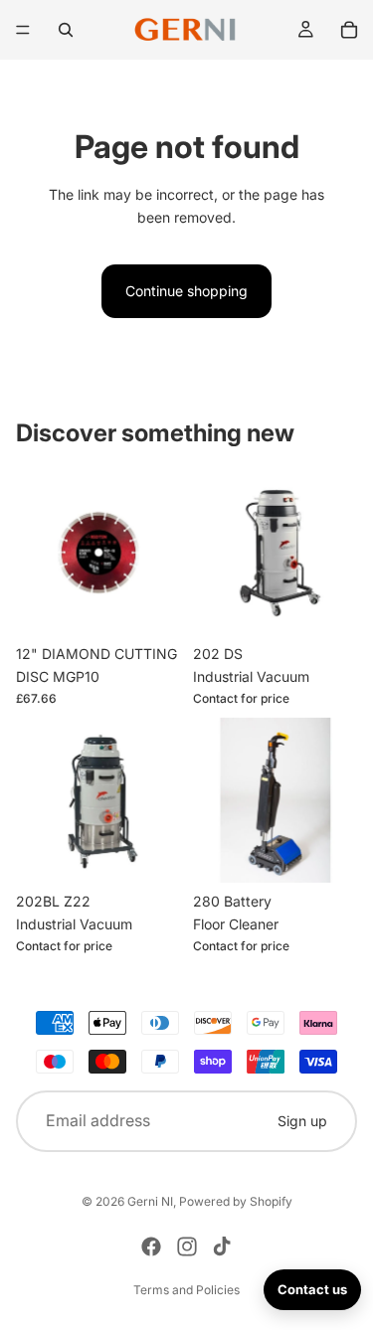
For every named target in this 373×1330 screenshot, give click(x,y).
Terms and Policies (186, 1289)
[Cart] (349, 30)
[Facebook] (151, 1246)
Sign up (302, 1120)
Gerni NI (150, 1201)
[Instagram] (187, 1246)
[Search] (66, 30)
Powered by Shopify (235, 1201)
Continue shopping (186, 290)
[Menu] (23, 30)
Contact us (312, 1289)
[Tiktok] (222, 1246)
